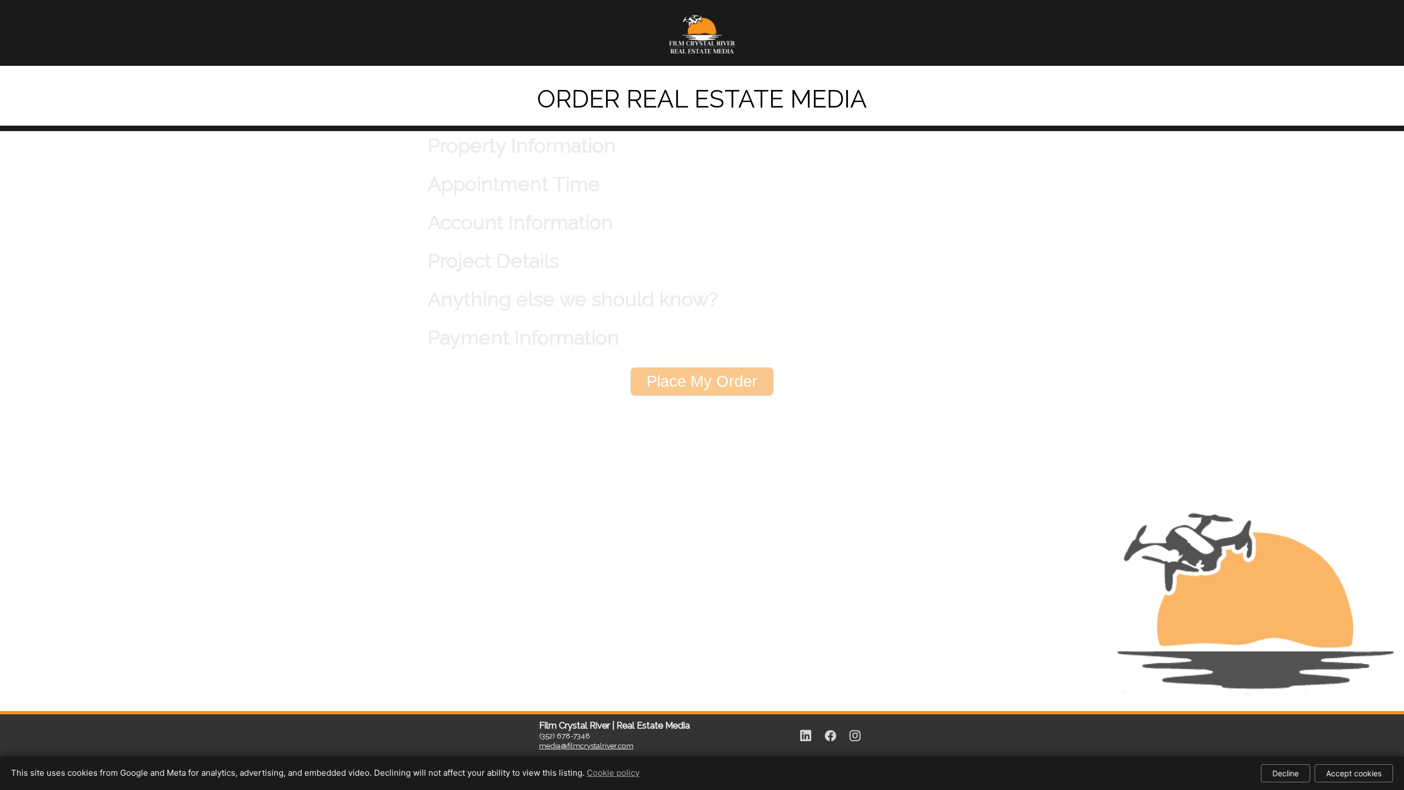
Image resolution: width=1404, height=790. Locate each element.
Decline (1285, 773)
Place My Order (702, 381)
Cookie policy (613, 773)
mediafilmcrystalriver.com (586, 745)
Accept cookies (1354, 773)
